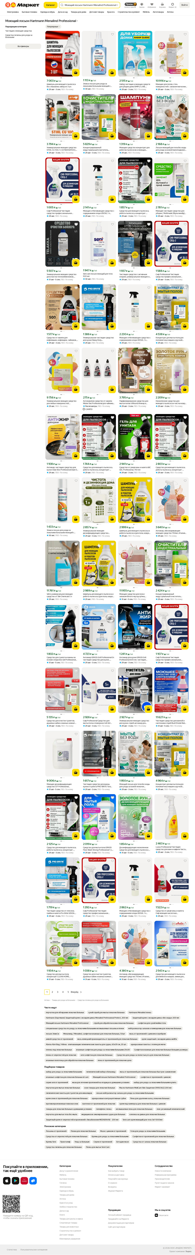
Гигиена (63, 1183)
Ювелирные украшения (70, 1239)
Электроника (65, 1187)
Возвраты (112, 1187)
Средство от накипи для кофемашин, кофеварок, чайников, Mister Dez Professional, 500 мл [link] (62, 339)
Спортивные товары (68, 1223)
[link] (65, 1012)
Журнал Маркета (115, 1191)
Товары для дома (67, 1195)
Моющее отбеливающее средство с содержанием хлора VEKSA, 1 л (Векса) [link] (98, 212)
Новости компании (163, 1171)
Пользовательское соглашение (33, 1250)
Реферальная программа (165, 1175)
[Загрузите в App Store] (6, 1184)
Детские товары (67, 1235)
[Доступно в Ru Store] (33, 1184)
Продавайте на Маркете (118, 1219)
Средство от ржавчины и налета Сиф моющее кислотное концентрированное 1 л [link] (170, 912)
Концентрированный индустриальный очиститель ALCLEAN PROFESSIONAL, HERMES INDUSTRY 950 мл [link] (171, 595)
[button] (53, 26)
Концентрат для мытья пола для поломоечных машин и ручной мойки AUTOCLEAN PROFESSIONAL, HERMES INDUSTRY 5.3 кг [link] (171, 339)
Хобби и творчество (68, 1207)
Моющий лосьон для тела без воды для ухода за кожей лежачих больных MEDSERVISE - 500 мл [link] (134, 785)
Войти (184, 5)
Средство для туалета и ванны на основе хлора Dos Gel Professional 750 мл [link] (61, 658)
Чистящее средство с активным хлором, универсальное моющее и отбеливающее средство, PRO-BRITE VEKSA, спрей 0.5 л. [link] (134, 275)
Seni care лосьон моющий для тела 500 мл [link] (97, 275)
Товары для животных (69, 1227)
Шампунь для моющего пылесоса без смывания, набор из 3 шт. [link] (61, 85)
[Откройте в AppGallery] (24, 1184)
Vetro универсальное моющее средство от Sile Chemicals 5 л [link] (60, 595)
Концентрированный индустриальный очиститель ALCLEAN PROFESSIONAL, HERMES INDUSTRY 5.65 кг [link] (98, 148)
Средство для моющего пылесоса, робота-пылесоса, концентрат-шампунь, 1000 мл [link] (134, 212)
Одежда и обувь (67, 1191)
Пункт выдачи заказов (164, 1183)
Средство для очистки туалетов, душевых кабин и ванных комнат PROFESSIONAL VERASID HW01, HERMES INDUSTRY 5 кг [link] (61, 722)
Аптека (63, 1199)
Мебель (63, 1175)
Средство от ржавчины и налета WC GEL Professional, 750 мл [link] (135, 468)
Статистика (12, 1250)
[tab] (12, 12)
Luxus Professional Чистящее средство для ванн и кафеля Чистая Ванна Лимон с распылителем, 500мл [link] (171, 848)
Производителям (162, 1179)
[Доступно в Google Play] (15, 1184)
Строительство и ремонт (70, 1231)
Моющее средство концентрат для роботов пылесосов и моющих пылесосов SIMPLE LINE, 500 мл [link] (134, 148)
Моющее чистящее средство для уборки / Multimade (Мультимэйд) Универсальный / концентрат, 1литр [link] (171, 212)
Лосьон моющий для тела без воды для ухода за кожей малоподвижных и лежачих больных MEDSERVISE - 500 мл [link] (171, 148)
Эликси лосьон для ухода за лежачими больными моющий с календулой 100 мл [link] (96, 85)
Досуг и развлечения (69, 1171)
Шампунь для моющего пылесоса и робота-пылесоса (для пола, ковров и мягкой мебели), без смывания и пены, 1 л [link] (134, 532)
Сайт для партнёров (116, 1227)
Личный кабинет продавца (119, 1215)
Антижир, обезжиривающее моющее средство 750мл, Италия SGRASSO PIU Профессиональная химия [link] (170, 532)
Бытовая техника (67, 1179)
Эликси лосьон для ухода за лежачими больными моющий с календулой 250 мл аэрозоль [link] (60, 531)
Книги (62, 1215)
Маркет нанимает (162, 1187)
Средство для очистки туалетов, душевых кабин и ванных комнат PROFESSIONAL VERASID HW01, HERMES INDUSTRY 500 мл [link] (97, 975)
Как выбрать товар (116, 1171)
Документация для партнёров (121, 1223)
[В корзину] (76, 73)
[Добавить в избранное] (76, 34)
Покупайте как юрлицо (118, 1179)
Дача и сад (64, 1211)
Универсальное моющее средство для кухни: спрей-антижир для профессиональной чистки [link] (134, 722)
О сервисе (112, 1183)
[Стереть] (117, 5)
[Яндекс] (188, 1251)
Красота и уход (66, 1203)
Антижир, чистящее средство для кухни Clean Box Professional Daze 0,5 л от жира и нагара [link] (62, 468)
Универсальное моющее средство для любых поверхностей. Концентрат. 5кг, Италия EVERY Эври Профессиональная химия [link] (61, 402)
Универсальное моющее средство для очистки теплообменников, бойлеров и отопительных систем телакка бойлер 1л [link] (61, 275)
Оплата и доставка (116, 1175)
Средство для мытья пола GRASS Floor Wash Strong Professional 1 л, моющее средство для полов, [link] (97, 848)
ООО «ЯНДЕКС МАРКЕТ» (181, 1248)
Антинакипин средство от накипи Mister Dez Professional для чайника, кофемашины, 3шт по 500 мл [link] (98, 402)
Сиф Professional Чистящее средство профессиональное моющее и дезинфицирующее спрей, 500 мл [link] (60, 212)
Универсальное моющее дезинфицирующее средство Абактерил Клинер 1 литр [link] (95, 532)
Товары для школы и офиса (71, 1219)
